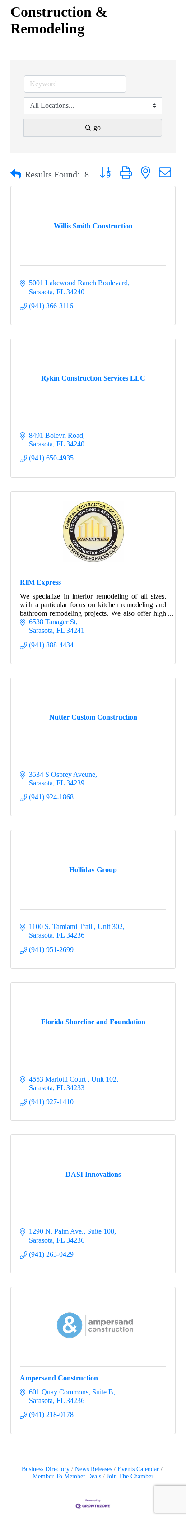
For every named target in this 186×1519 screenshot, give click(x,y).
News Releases (93, 1469)
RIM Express (40, 582)
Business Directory (46, 1469)
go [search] (97, 127)
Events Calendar (138, 1469)
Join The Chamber (130, 1476)
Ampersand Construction (59, 1378)
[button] (15, 174)
